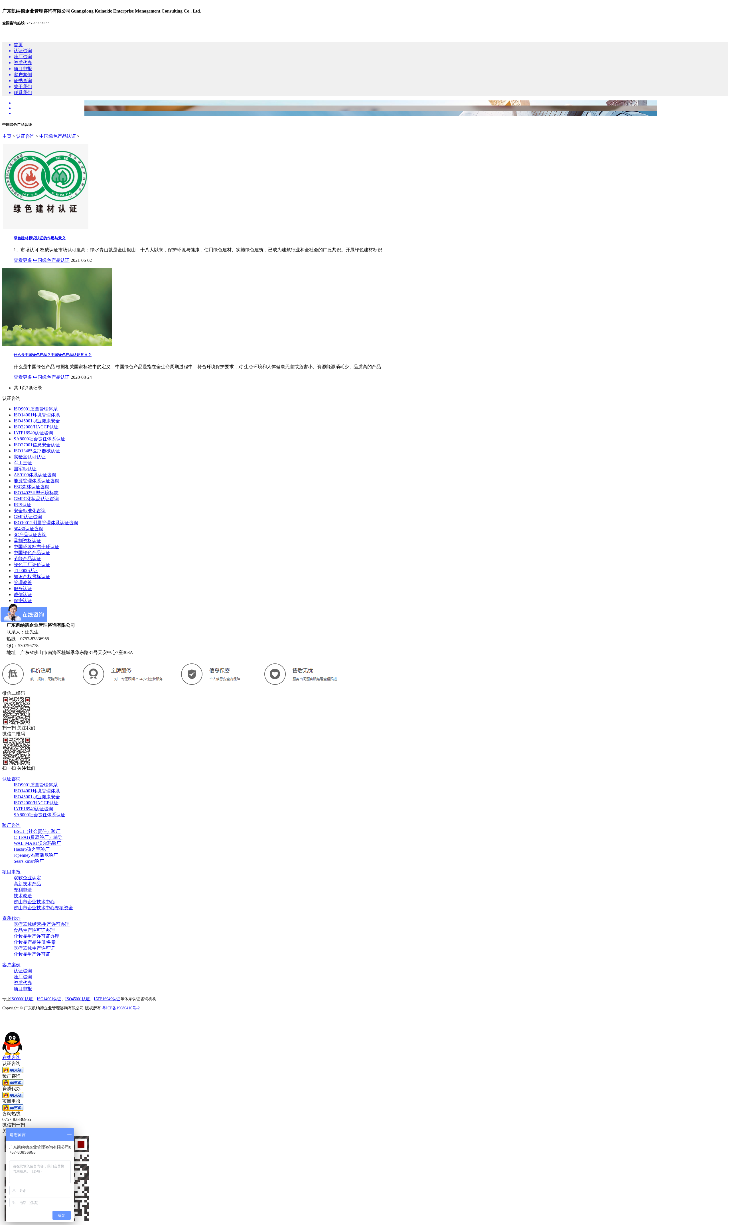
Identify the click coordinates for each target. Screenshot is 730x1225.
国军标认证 (25, 468)
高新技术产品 (27, 883)
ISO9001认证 (21, 999)
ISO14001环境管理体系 (37, 414)
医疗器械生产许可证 (34, 948)
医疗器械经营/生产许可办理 (42, 924)
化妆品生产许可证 (32, 954)
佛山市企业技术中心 (34, 901)
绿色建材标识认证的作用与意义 (40, 238)
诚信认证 (23, 594)
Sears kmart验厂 (29, 861)
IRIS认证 (22, 504)
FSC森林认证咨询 (31, 486)
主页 (6, 136)
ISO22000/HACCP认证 (36, 426)
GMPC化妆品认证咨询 (36, 498)
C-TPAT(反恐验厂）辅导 (38, 837)
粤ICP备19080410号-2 (121, 1008)
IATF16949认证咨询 (33, 432)
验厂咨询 (11, 825)
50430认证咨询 (28, 528)
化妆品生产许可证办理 (36, 936)
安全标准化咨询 (30, 510)
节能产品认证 (27, 558)
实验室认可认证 (30, 456)
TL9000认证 (26, 570)
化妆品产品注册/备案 (35, 942)
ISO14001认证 (49, 999)
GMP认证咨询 (28, 516)
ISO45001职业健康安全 (37, 420)
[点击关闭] (2, 1029)
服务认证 (23, 588)
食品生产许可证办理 (34, 930)
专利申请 (23, 889)
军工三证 (23, 462)
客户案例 (11, 964)
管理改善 (23, 582)
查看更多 (23, 260)
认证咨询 (25, 136)
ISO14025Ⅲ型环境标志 (36, 492)
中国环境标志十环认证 (36, 546)
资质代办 (11, 918)
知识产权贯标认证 (32, 576)
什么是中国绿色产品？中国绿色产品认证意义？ (53, 355)
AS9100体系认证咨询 (35, 474)
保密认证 (23, 600)
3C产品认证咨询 (30, 534)
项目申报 (11, 871)
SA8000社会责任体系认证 (39, 438)
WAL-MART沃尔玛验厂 (37, 843)
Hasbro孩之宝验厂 (32, 849)
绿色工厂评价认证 (32, 564)
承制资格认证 (27, 540)
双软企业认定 (27, 877)
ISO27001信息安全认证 (37, 444)
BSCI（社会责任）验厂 (37, 831)
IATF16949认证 (107, 999)
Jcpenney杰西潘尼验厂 (36, 855)
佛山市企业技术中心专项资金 (43, 907)
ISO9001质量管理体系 (36, 408)
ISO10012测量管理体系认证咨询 (46, 522)
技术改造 (23, 895)
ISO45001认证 (77, 999)
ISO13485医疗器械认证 (37, 450)
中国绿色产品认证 (57, 136)
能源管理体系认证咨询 (36, 480)
